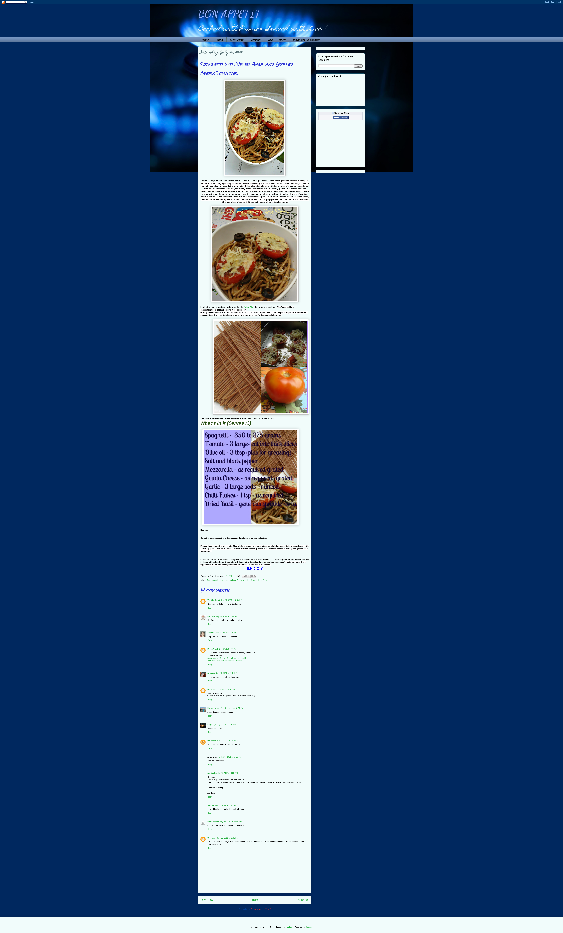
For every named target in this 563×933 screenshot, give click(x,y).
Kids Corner (263, 580)
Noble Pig (248, 307)
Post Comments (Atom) (261, 909)
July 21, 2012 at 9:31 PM (226, 673)
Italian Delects (251, 580)
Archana (211, 673)
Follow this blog (340, 117)
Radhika (211, 616)
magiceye (211, 724)
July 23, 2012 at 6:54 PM (225, 805)
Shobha (210, 633)
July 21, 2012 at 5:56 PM (226, 616)
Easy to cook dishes (216, 580)
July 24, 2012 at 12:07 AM (231, 822)
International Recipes (235, 580)
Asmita (210, 805)
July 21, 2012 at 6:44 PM (225, 649)
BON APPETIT (229, 14)
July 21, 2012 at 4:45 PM (231, 600)
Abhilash (211, 773)
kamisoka (290, 927)
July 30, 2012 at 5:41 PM (227, 838)
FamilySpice (213, 822)
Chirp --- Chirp (276, 39)
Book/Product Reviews (306, 39)
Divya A (210, 649)
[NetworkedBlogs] (340, 113)
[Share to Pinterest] (254, 576)
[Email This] (243, 576)
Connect (255, 39)
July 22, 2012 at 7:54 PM (227, 741)
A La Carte (236, 39)
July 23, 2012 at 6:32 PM (227, 773)
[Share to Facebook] (251, 576)
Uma (209, 689)
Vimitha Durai (213, 600)
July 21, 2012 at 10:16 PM (223, 689)
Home (205, 39)
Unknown (211, 741)
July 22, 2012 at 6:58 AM (227, 724)
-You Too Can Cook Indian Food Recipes (224, 661)
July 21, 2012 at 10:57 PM (232, 708)
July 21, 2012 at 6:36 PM (226, 633)
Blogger (309, 927)
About (219, 39)
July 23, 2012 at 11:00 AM (230, 757)
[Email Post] (238, 576)
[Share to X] (249, 576)
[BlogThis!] (246, 576)
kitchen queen (213, 708)
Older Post (303, 900)
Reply (209, 608)
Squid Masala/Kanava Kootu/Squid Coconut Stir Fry (229, 658)
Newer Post (206, 900)
